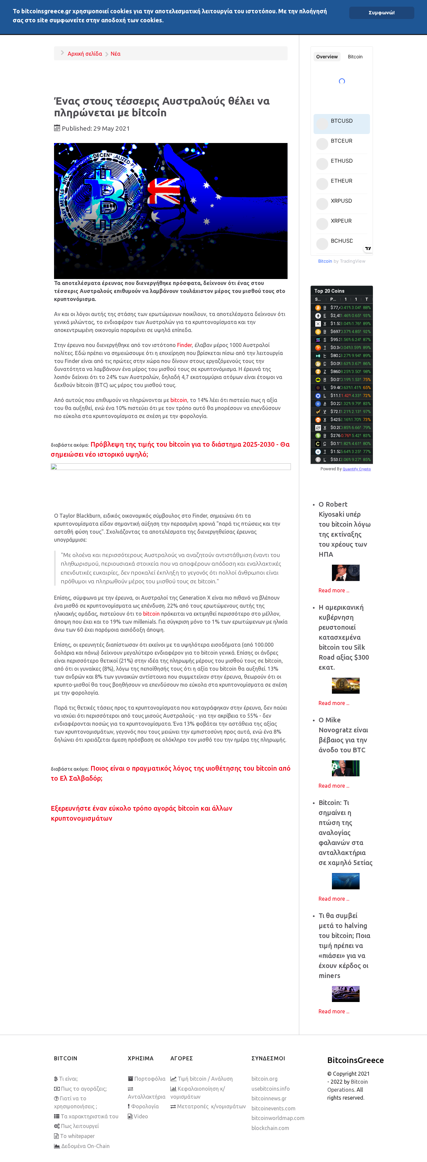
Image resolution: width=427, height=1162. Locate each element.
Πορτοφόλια (149, 1079)
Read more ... (334, 590)
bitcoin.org (265, 1079)
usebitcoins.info (271, 1089)
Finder (184, 345)
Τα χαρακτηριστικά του (89, 1116)
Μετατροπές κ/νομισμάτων (211, 1106)
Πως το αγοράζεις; (84, 1089)
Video (141, 1116)
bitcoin (178, 400)
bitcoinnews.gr (269, 1098)
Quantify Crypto (357, 469)
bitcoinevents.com (274, 1108)
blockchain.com (270, 1128)
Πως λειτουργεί (80, 1126)
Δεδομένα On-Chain (85, 1146)
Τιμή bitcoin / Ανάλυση (205, 1079)
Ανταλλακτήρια (146, 1097)
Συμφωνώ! (382, 12)
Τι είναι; (68, 1079)
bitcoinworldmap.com (278, 1118)
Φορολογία (145, 1106)
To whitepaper (77, 1136)
